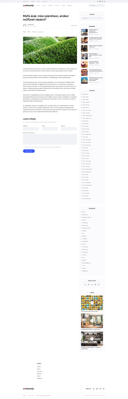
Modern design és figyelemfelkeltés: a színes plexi (95, 55)
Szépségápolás (86, 263)
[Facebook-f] (93, 388)
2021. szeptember (87, 185)
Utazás (84, 268)
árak (43, 86)
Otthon (44, 5)
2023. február (86, 156)
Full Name (25, 125)
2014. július (85, 188)
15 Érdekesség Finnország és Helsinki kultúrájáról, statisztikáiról (96, 79)
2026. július (85, 94)
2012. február (85, 193)
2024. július (85, 137)
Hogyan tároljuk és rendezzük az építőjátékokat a (93, 31)
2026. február (86, 105)
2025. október (86, 113)
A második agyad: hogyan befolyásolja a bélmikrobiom (96, 70)
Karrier (84, 244)
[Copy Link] (76, 25)
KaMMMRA (85, 241)
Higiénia (84, 230)
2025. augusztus (86, 118)
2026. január (85, 107)
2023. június (85, 150)
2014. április (85, 190)
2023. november (86, 142)
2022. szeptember (87, 169)
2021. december (86, 182)
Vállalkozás (69, 5)
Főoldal (38, 5)
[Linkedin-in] (100, 388)
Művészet (57, 5)
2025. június (85, 123)
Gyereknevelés (86, 228)
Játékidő (84, 238)
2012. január (85, 196)
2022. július (85, 174)
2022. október (86, 166)
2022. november (86, 164)
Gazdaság (85, 222)
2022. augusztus (86, 172)
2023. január (85, 158)
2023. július (85, 147)
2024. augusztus (86, 134)
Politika (63, 5)
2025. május (85, 126)
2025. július (85, 121)
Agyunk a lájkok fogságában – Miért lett (96, 46)
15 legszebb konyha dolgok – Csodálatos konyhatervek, (91, 348)
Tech (83, 265)
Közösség (50, 5)
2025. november (86, 110)
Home (24, 32)
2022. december (86, 161)
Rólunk (38, 1)
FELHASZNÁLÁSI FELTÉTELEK (43, 395)
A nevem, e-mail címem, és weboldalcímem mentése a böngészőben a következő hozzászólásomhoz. (42, 147)
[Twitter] (97, 388)
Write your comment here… (29, 132)
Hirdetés (33, 1)
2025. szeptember (87, 115)
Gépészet (85, 225)
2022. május (85, 177)
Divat (83, 212)
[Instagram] (103, 388)
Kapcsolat (45, 1)
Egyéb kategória (86, 217)
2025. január (85, 131)
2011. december (86, 198)
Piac (29, 32)
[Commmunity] (28, 5)
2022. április (85, 180)
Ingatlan (84, 236)
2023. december (86, 139)
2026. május (85, 97)
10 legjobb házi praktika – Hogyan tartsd (91, 329)
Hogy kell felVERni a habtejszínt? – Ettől (94, 62)
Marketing (85, 249)
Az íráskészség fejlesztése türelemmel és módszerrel (95, 38)
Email (43, 125)
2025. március (86, 129)
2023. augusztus (86, 145)
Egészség (85, 214)
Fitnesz (84, 220)
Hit (83, 233)
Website (63, 125)
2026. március (86, 102)
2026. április (85, 99)
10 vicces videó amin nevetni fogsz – (90, 311)
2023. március (86, 153)
